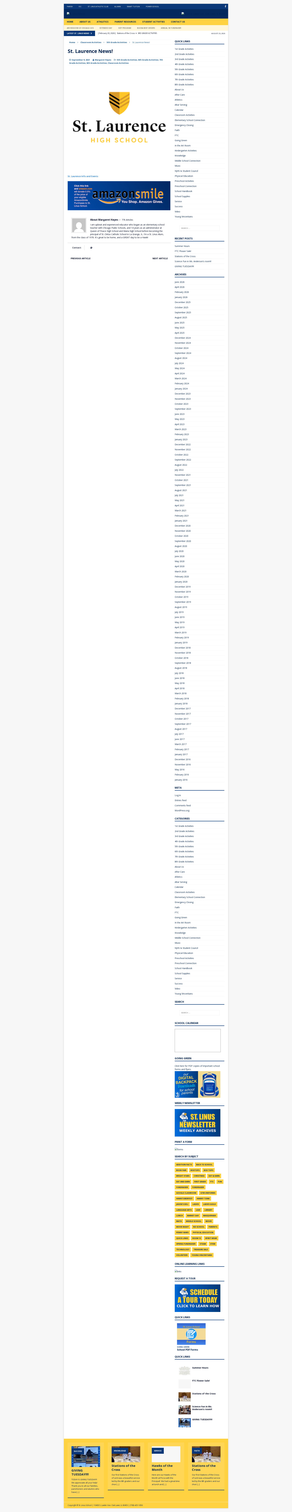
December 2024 (183, 337)
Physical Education (184, 175)
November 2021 (183, 474)
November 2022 (183, 449)
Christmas (199, 1176)
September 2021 (183, 485)
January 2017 (181, 754)
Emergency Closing (184, 125)
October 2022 (181, 454)
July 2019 (179, 612)
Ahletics (178, 99)
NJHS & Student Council (186, 170)
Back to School (204, 1164)
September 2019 (183, 601)
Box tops (208, 1170)
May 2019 (179, 622)
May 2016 (179, 769)
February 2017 (182, 749)
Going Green (181, 140)
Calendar (179, 109)
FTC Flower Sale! (183, 251)
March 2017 (180, 744)
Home (70, 21)
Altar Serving (181, 104)
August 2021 (181, 490)
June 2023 (179, 414)
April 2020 (179, 566)
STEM (212, 1244)
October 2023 (181, 403)
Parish (70, 6)
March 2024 (180, 378)
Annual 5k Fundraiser (171, 28)
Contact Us (178, 21)
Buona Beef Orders (146, 28)
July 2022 (179, 469)
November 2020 (183, 530)
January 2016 (181, 779)
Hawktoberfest (184, 1198)
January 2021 (181, 520)
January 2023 (181, 439)
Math (179, 1221)
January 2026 (181, 297)
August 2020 (181, 546)
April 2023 (179, 424)
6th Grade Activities (148, 59)
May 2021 (179, 500)
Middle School (193, 1221)
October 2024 (181, 348)
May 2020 (179, 561)
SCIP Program (124, 28)
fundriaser (198, 1187)
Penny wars (182, 1232)
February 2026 (182, 292)
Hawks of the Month (162, 1468)
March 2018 (180, 693)
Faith (177, 130)
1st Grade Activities (184, 48)
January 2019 (181, 642)
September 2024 (183, 353)
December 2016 (183, 759)
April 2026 (179, 287)
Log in (178, 795)
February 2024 (182, 383)
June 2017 (179, 739)
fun (220, 1181)
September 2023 (183, 408)
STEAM (203, 1244)
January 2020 (181, 581)
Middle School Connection (187, 160)
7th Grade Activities (184, 79)
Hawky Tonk (203, 1198)
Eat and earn (183, 1181)
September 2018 (183, 662)
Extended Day (106, 28)
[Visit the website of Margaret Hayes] (91, 247)
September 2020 (183, 541)
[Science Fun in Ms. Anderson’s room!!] (185, 1412)
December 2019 (183, 586)
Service (178, 201)
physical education (203, 1232)
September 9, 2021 (81, 59)
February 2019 (182, 637)
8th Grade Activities (97, 63)
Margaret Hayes (103, 59)
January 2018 (181, 703)
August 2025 (181, 317)
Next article (160, 258)
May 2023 (179, 419)
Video (177, 211)
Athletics (102, 21)
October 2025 (181, 307)
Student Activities (153, 21)
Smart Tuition (133, 6)
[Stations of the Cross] (185, 1399)
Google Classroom (186, 1193)
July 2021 (179, 495)
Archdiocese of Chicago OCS (80, 28)
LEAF (198, 1210)
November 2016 (183, 764)
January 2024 (181, 388)
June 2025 (179, 322)
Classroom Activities (90, 42)
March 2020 (180, 571)
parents (213, 1227)
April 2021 (179, 505)
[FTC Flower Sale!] (185, 1386)
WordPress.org (182, 810)
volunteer (182, 1255)
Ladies (196, 1204)
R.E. (80, 6)
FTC (177, 135)
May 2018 (179, 683)
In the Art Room (183, 145)
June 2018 (179, 678)
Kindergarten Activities (186, 150)
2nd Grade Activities (184, 54)
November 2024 (183, 342)
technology (182, 1249)
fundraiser (182, 1187)
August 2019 (181, 607)
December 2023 (183, 393)
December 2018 (183, 647)
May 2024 (179, 368)
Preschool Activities (184, 181)
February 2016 (182, 774)
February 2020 (182, 576)
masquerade (209, 1215)
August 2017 (181, 728)
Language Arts (184, 1210)
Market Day (193, 1215)
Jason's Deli (182, 1204)
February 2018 (182, 698)
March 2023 (180, 429)
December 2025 (183, 302)
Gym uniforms (207, 1193)
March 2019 (180, 632)
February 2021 (182, 515)
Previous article (80, 258)
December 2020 (183, 525)
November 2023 (183, 398)
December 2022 (183, 444)
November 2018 (183, 652)
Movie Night (182, 1227)
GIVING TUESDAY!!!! (184, 266)
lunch (179, 1215)
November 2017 (183, 713)
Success (179, 206)
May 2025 (179, 327)
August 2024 (181, 358)
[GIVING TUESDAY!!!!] (185, 1425)
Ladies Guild (209, 1204)
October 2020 (181, 535)
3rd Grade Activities (184, 59)
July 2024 (179, 363)
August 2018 (181, 667)
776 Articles (127, 219)
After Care (180, 94)
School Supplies (182, 196)
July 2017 (179, 733)
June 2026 (179, 282)
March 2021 (180, 510)
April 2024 (179, 373)
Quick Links (182, 1238)
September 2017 (183, 723)
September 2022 (183, 459)
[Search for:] (199, 228)
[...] (78, 1492)
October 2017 (181, 718)
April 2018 (179, 688)
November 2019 (183, 591)
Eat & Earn (214, 1176)
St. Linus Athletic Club (98, 6)
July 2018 (179, 673)
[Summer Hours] (185, 1373)
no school (198, 1227)
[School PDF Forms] (191, 1334)
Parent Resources (125, 21)
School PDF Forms (187, 1349)
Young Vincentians (184, 216)
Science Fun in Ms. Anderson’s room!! (193, 261)
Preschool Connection (185, 186)
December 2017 (183, 708)
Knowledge (180, 155)
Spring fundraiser (185, 1244)
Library (208, 1210)
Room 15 (196, 1238)
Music (178, 165)
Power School (152, 6)
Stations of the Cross (185, 256)
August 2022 (181, 464)
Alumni (117, 6)
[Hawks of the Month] (166, 1460)
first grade (200, 1181)
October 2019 (181, 596)
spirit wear (211, 1238)
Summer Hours (182, 246)
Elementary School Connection (190, 120)
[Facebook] (225, 6)
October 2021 (181, 480)
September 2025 (183, 312)
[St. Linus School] (90, 14)
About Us (85, 21)
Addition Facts (184, 1164)
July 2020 (179, 551)
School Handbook (183, 191)
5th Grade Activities (127, 59)
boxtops (195, 1170)
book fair (181, 1170)
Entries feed (180, 800)
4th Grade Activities (184, 64)
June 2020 (179, 556)
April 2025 (179, 332)
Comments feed (183, 805)
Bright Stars (182, 1176)
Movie (209, 1221)
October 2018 (181, 657)
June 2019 (179, 617)
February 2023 (182, 434)
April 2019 (179, 627)
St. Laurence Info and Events (83, 176)
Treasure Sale (201, 1249)
